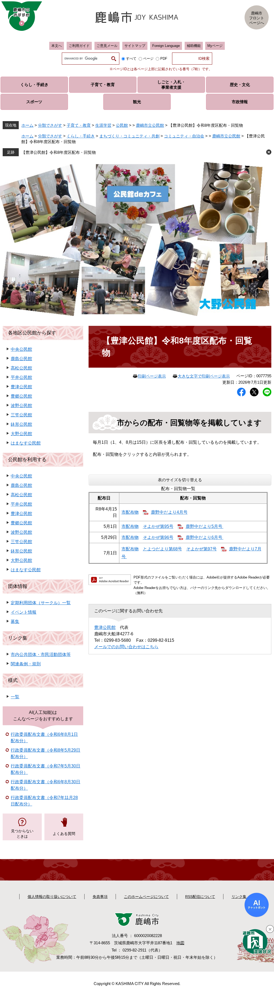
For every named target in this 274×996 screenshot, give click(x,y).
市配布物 (130, 512)
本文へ (56, 46)
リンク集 (17, 638)
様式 (13, 680)
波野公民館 (21, 405)
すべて (131, 59)
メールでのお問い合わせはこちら (126, 646)
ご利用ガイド (79, 46)
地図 (180, 943)
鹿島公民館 (21, 358)
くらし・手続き (81, 136)
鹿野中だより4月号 (169, 512)
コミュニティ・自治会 (184, 136)
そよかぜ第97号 (201, 549)
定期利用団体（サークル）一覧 (41, 602)
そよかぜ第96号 (158, 537)
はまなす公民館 (26, 443)
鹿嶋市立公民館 (150, 125)
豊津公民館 (105, 627)
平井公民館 (21, 377)
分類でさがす (50, 125)
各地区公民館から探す (32, 332)
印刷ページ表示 (152, 376)
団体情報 (17, 586)
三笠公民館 (21, 415)
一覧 (15, 697)
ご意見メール (107, 46)
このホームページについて (146, 896)
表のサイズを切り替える (180, 480)
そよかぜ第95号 (158, 526)
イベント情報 (23, 612)
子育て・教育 (79, 125)
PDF (163, 59)
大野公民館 (21, 433)
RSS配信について (200, 896)
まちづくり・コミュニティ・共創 (129, 136)
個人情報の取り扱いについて (52, 896)
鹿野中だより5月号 (204, 526)
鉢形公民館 (21, 424)
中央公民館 (21, 349)
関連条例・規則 (26, 664)
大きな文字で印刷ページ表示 (204, 376)
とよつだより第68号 (162, 549)
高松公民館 (21, 368)
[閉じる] (270, 929)
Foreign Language (166, 46)
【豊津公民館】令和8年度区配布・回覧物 (58, 152)
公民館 (122, 125)
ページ (148, 59)
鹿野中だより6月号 (204, 537)
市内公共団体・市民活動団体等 (41, 654)
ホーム (27, 125)
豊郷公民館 (21, 396)
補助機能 (194, 46)
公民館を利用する (27, 459)
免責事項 (100, 896)
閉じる (268, 152)
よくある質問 (64, 833)
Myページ (215, 46)
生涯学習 (103, 125)
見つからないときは (22, 833)
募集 (15, 621)
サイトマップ (134, 46)
